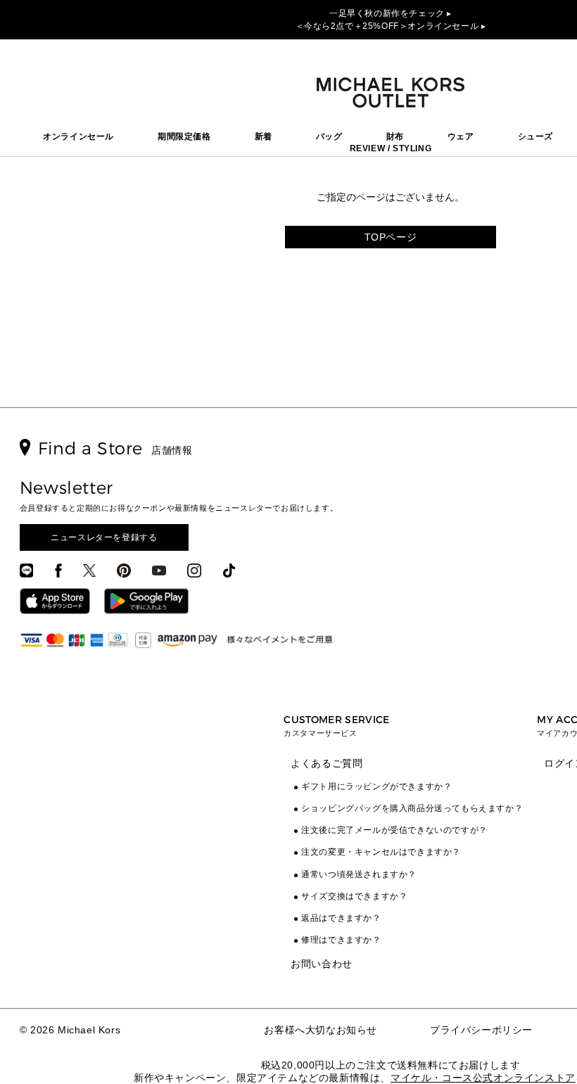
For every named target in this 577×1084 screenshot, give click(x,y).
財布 (395, 136)
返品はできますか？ (341, 918)
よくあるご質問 (326, 763)
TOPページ (390, 237)
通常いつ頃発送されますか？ (359, 874)
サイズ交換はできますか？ (354, 896)
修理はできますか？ (341, 940)
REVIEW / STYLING (391, 148)
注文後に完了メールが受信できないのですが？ (394, 830)
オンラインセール (78, 136)
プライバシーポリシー (481, 1029)
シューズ (535, 136)
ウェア (461, 136)
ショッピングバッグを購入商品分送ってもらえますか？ (412, 808)
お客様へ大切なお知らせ (320, 1029)
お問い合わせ (322, 963)
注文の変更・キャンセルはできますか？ (381, 852)
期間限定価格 (184, 136)
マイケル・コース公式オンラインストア (483, 1077)
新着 (263, 136)
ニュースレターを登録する (104, 537)
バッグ (329, 136)
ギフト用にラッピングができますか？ (376, 786)
